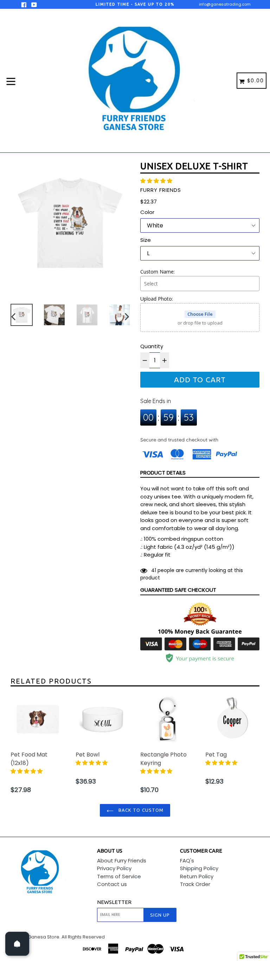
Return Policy (196, 876)
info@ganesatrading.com (225, 4)
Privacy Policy (114, 868)
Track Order (195, 884)
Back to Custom (140, 810)
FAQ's (187, 860)
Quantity (151, 346)
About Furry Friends (121, 860)
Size (145, 240)
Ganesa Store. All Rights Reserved (66, 937)
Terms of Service (119, 876)
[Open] (17, 944)
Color (147, 212)
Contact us (112, 884)
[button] (157, 180)
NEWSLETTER (114, 902)
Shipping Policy (199, 868)
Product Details (163, 472)
